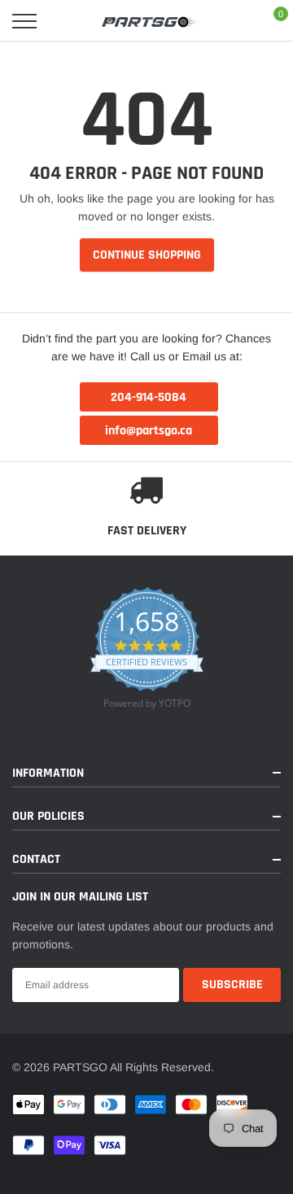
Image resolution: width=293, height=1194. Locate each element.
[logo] (150, 21)
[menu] (24, 21)
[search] (62, 21)
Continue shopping (147, 255)
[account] (235, 21)
